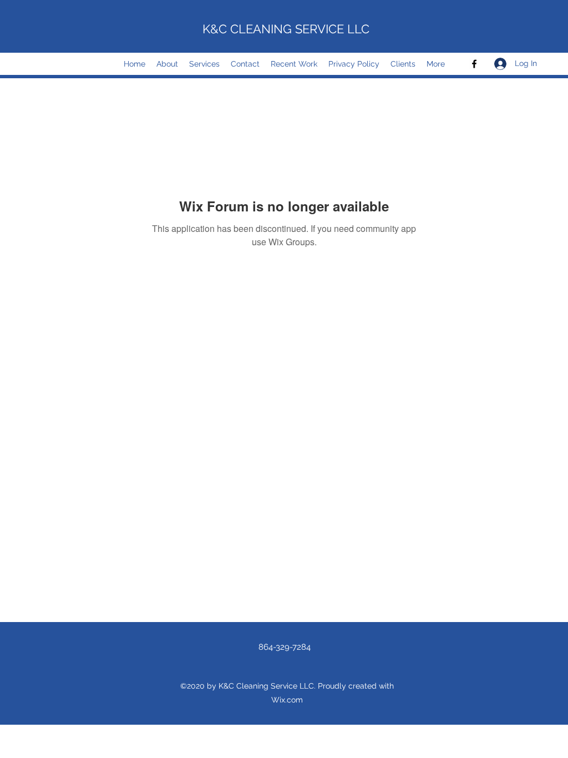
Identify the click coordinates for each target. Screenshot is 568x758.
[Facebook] (474, 63)
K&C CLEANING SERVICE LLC (285, 29)
